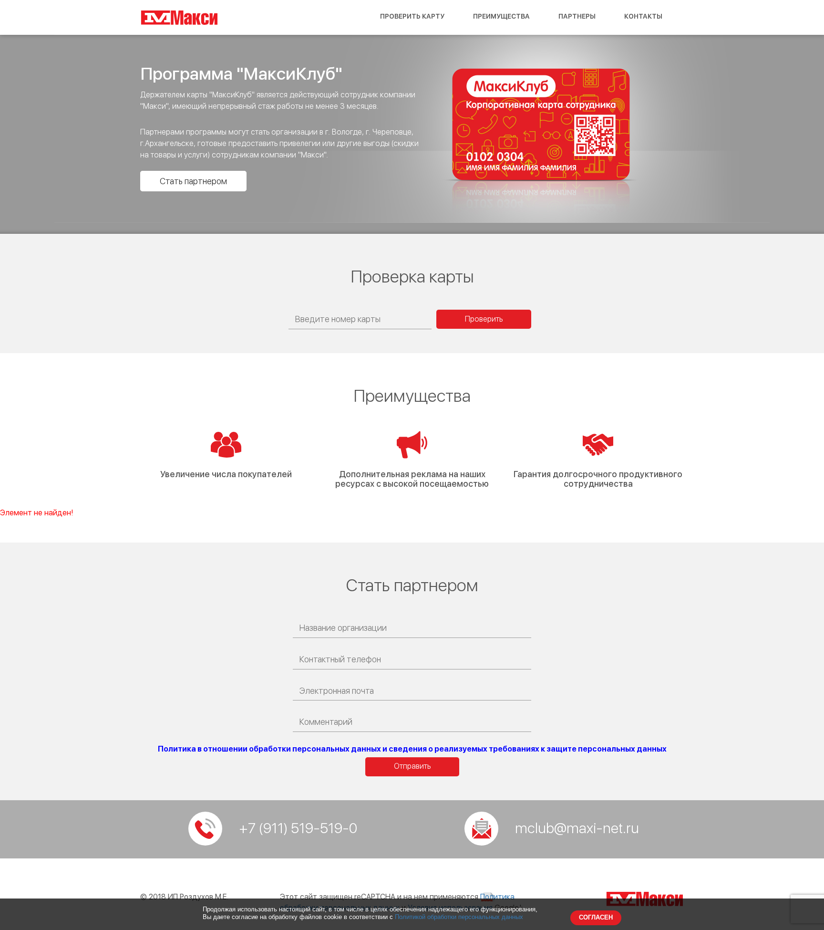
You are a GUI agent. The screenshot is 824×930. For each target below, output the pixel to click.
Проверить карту (412, 16)
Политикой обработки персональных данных (459, 916)
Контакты (643, 16)
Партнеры (577, 16)
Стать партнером (193, 181)
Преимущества (501, 16)
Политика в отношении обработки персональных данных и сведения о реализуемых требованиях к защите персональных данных (412, 748)
